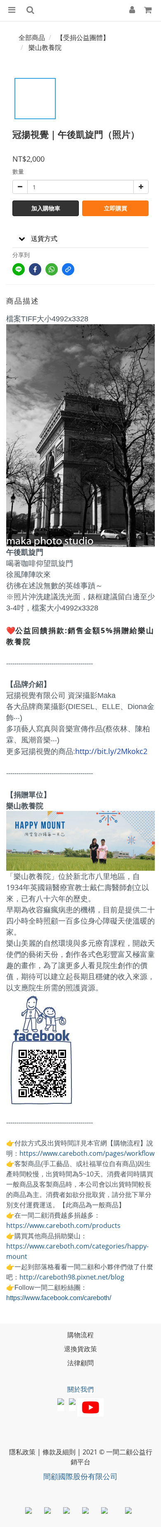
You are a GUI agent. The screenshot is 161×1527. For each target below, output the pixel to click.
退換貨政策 (80, 1348)
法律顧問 (80, 1362)
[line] (18, 269)
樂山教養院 (45, 47)
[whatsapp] (51, 269)
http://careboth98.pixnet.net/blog (71, 1277)
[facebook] (35, 269)
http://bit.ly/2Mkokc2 (111, 751)
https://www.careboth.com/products (63, 1225)
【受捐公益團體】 (83, 37)
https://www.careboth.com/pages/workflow (86, 1153)
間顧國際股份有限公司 (80, 1476)
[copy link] (68, 269)
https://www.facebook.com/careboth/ (58, 1297)
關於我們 (80, 1389)
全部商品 (32, 37)
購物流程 (80, 1334)
